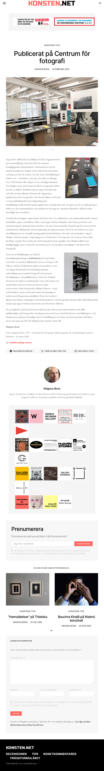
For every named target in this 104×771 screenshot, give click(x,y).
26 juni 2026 (85, 626)
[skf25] (36, 473)
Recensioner (16, 754)
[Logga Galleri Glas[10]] (22, 459)
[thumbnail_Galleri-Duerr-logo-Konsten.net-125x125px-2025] (22, 487)
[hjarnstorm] (65, 444)
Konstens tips (52, 45)
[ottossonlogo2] (36, 444)
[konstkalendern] (65, 416)
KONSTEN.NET (20, 748)
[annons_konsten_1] (22, 430)
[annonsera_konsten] (22, 502)
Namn (14, 690)
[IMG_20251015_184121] (33, 21)
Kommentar (17, 658)
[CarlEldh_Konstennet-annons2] (22, 444)
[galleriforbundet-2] (79, 473)
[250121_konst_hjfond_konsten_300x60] (74, 21)
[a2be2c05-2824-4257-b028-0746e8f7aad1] (79, 444)
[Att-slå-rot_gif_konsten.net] (50, 473)
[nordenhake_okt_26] (50, 444)
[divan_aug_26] (36, 502)
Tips (35, 754)
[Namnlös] (22, 416)
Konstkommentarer (59, 754)
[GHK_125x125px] (22, 473)
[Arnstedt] (65, 502)
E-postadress (48, 690)
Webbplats (75, 690)
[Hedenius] (65, 473)
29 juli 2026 (36, 622)
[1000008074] (50, 416)
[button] (51, 630)
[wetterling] (36, 416)
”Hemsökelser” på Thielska (27, 617)
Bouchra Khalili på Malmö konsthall (76, 618)
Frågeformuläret (25, 758)
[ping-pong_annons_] (50, 502)
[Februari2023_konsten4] (79, 416)
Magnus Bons (42, 69)
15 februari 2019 (60, 69)
